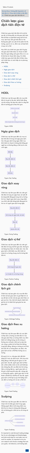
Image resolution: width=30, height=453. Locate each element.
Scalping (7, 85)
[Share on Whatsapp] (14, 29)
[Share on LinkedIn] (8, 29)
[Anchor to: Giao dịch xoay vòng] (27, 185)
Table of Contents (7, 7)
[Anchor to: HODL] (11, 93)
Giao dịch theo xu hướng (12, 82)
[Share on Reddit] (11, 29)
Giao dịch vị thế (9, 76)
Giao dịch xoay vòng (11, 73)
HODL (6, 66)
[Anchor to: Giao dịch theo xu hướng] (27, 326)
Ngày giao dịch (9, 69)
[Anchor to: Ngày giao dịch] (22, 131)
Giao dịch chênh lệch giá (12, 79)
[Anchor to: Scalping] (14, 396)
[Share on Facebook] (2, 29)
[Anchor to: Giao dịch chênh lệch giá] (27, 286)
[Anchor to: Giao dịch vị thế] (22, 239)
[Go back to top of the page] (27, 450)
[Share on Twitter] (5, 29)
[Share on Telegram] (18, 29)
